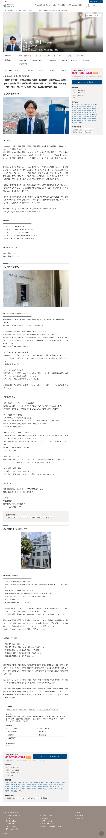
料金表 (52, 70)
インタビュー (19, 70)
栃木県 (36, 782)
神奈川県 (13, 782)
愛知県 (56, 784)
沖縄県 (19, 791)
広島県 (52, 787)
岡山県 (57, 787)
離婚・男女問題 (25, 56)
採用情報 (80, 818)
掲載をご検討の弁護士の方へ (51, 826)
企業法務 (79, 56)
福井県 (50, 784)
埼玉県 (25, 782)
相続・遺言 (39, 56)
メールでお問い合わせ (51, 756)
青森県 (52, 782)
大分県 (61, 789)
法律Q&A (8, 818)
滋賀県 (34, 787)
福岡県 (40, 789)
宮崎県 (7, 791)
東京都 (7, 782)
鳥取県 (7, 789)
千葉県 (19, 782)
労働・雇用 (51, 56)
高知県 (29, 789)
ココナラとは (10, 823)
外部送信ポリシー (48, 823)
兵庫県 (24, 787)
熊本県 (56, 789)
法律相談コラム (11, 821)
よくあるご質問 (11, 826)
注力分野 (30, 70)
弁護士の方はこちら (95, 1)
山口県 (63, 787)
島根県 (13, 789)
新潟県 (24, 784)
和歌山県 (45, 787)
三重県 (13, 787)
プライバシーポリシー (49, 821)
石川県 (40, 784)
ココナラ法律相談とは (13, 815)
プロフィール (8, 70)
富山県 (45, 784)
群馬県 (41, 782)
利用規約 (45, 818)
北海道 (46, 782)
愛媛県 (24, 789)
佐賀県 (45, 789)
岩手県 (57, 782)
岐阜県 (7, 787)
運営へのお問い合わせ (13, 829)
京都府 (29, 787)
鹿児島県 (13, 791)
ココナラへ (8, 1)
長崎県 (50, 789)
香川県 (18, 789)
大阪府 (18, 787)
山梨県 (34, 784)
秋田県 (7, 784)
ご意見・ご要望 (47, 815)
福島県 (18, 784)
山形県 (13, 784)
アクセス (63, 70)
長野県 (29, 784)
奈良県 (40, 787)
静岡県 (61, 784)
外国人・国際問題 (65, 56)
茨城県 (30, 782)
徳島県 (34, 789)
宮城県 (63, 782)
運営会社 (80, 815)
